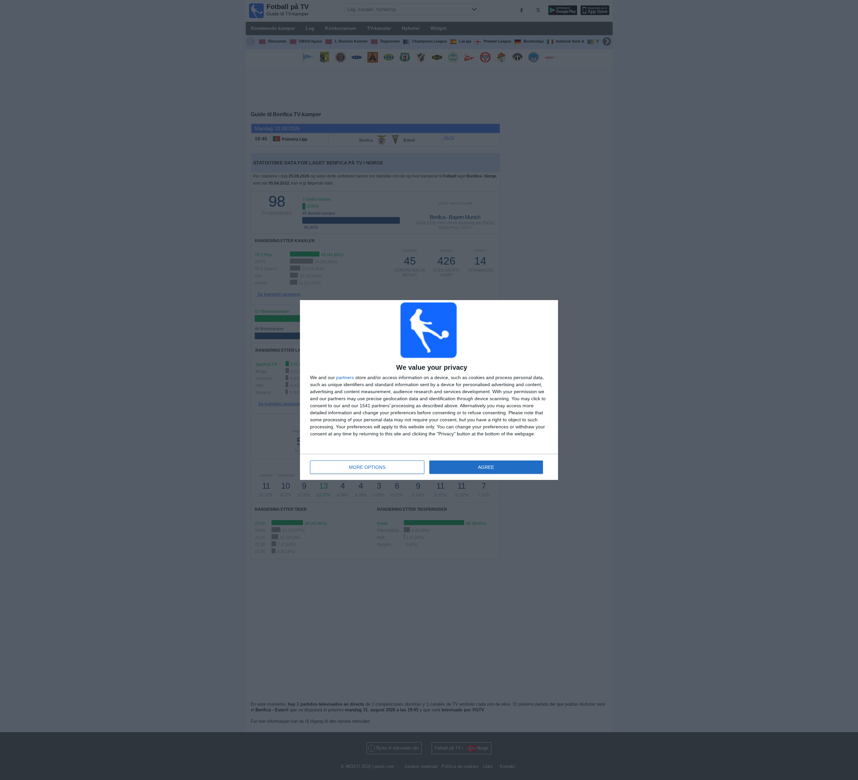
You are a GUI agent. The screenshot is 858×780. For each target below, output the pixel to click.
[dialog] (429, 390)
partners (345, 377)
